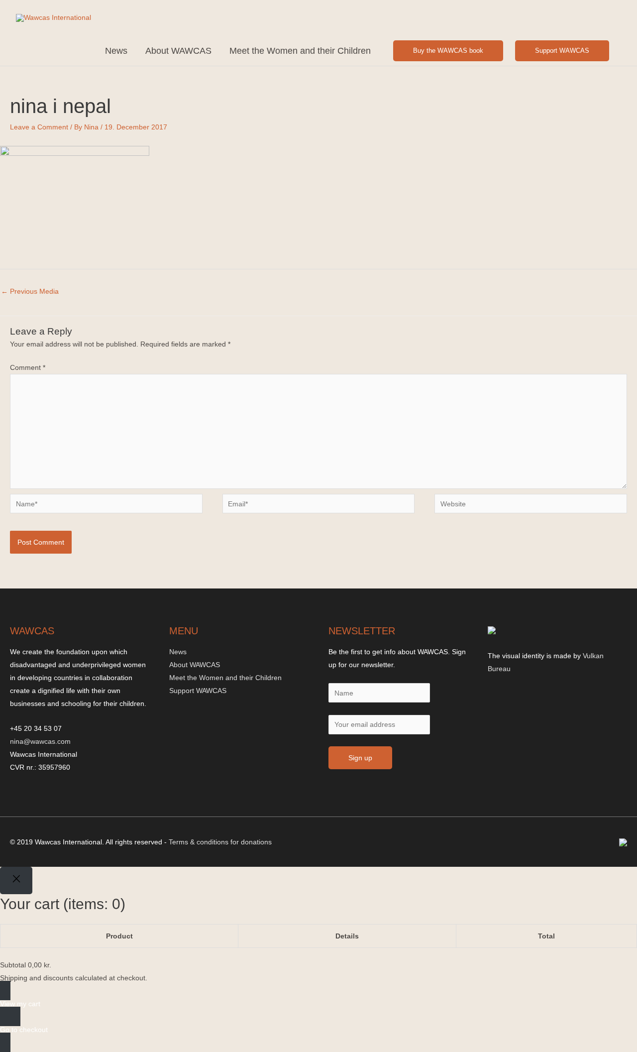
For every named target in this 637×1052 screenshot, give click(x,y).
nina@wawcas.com (40, 741)
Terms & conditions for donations (220, 842)
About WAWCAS (178, 51)
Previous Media (30, 291)
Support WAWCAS (562, 50)
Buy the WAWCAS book (448, 50)
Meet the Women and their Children (300, 51)
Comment (27, 367)
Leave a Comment (39, 127)
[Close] (16, 880)
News (116, 51)
